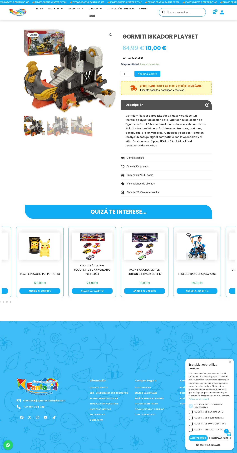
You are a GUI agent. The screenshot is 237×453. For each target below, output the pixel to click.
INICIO (39, 8)
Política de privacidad (199, 399)
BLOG (92, 16)
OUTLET (143, 8)
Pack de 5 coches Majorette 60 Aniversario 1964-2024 (92, 270)
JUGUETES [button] (53, 8)
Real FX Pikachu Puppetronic (40, 274)
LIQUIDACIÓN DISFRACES (120, 8)
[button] (111, 35)
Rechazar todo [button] (220, 438)
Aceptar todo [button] (198, 438)
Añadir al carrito (147, 73)
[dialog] (209, 404)
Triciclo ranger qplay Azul (197, 274)
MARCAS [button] (93, 8)
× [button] (230, 362)
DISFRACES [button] (74, 8)
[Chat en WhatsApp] (8, 445)
